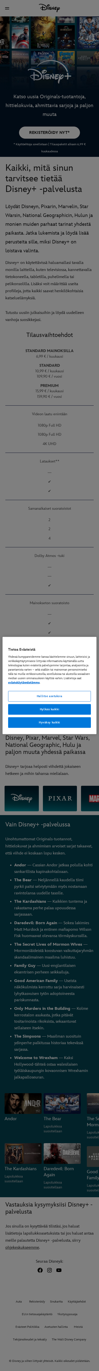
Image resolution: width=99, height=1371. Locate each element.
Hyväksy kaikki (49, 722)
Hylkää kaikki (49, 709)
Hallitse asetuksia (49, 696)
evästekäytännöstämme (24, 682)
